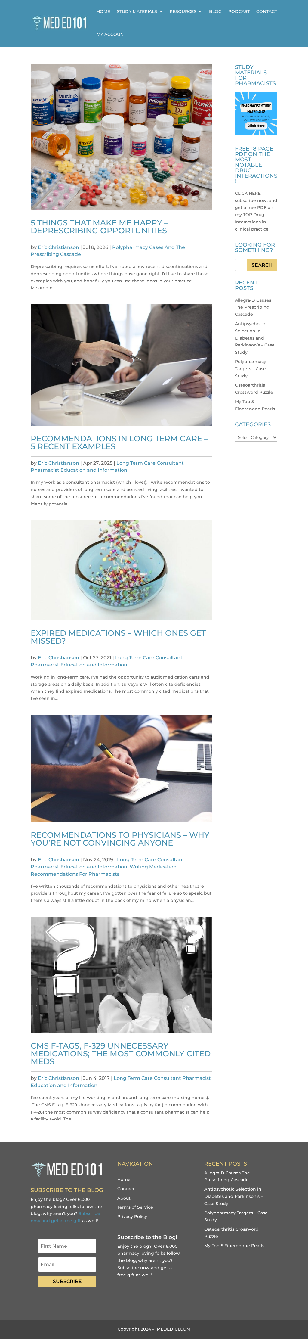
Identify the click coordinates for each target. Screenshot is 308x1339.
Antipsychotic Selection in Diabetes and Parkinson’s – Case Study (255, 338)
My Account (111, 34)
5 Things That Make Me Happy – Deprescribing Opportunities (99, 226)
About (124, 1198)
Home (103, 11)
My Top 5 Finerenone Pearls (234, 1245)
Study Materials (137, 11)
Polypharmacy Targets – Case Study (250, 369)
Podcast (239, 11)
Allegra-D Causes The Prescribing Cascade (253, 307)
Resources (183, 11)
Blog (215, 11)
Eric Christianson (58, 247)
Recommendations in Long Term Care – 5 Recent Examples (119, 442)
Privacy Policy (132, 1216)
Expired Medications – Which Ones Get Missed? (118, 637)
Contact (266, 11)
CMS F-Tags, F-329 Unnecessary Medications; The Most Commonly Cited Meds (121, 1053)
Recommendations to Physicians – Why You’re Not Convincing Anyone (120, 839)
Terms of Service (135, 1207)
